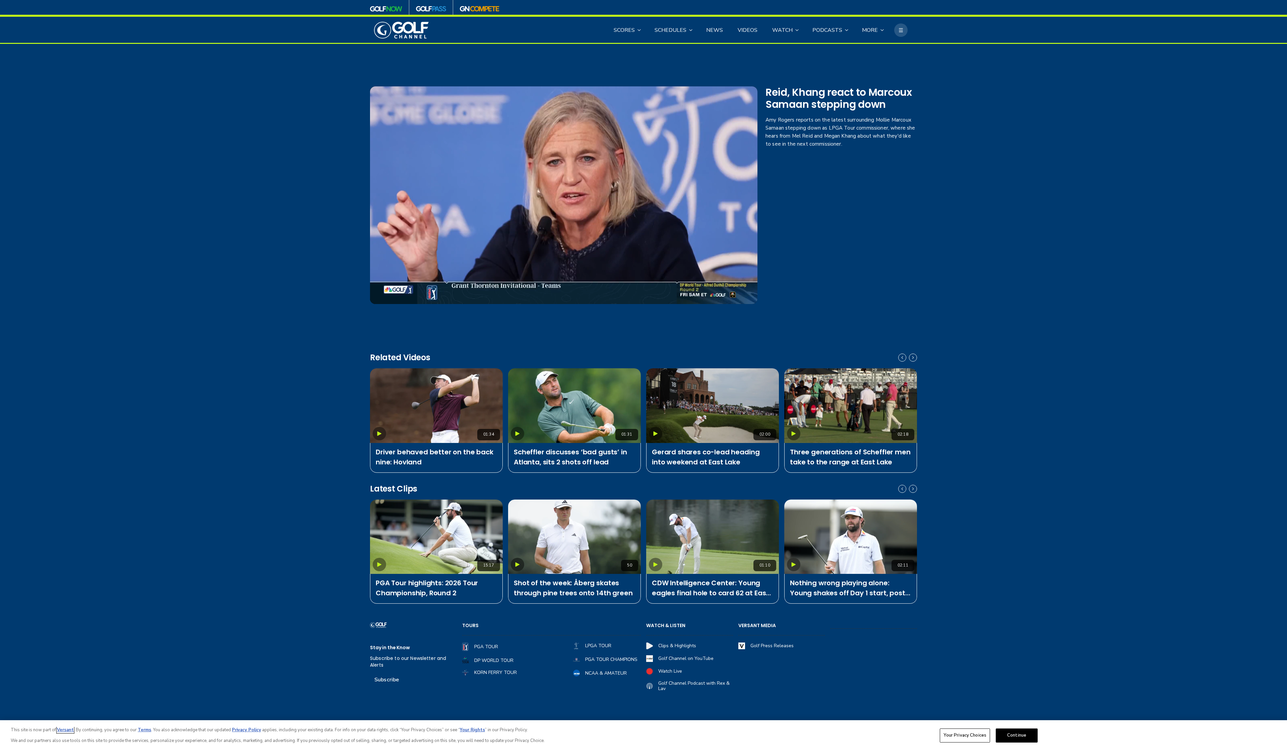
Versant (65, 730)
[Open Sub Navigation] (639, 30)
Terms (144, 730)
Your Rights (472, 730)
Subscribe (386, 679)
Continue (1016, 735)
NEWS (714, 30)
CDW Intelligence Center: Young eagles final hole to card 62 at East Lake (710, 588)
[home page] (401, 30)
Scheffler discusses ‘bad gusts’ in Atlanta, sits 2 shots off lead (570, 457)
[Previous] (902, 358)
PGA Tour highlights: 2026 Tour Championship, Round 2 (427, 588)
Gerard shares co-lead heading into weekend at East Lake (705, 457)
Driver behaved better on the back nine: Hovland (434, 457)
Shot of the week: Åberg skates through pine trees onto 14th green (573, 588)
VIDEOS (747, 30)
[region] (643, 736)
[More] (901, 30)
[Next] (913, 358)
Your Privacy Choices (964, 735)
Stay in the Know (390, 648)
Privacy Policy (246, 730)
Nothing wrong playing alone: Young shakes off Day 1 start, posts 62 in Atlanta (849, 588)
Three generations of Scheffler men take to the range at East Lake (850, 457)
